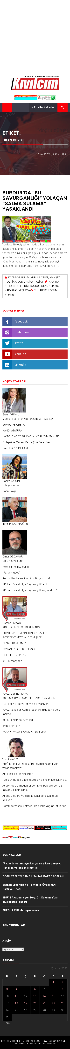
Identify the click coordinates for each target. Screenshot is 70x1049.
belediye (24, 286)
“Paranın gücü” (11, 572)
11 (16, 996)
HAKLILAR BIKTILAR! (15, 448)
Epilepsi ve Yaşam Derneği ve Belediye (26, 442)
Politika (10, 282)
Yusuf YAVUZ (10, 759)
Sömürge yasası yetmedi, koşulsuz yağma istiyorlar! (34, 805)
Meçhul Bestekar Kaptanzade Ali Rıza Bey (28, 418)
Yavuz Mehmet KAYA (15, 693)
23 (62, 1003)
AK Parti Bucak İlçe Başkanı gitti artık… (25, 584)
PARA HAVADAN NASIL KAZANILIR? (24, 731)
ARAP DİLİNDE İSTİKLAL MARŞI (21, 627)
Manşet (55, 277)
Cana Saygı (9, 491)
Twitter (19, 343)
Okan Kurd (48, 286)
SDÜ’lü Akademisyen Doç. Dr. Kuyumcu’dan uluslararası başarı (30, 899)
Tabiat (38, 282)
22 (53, 1003)
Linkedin (20, 364)
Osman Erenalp (11, 623)
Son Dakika (25, 282)
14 (44, 996)
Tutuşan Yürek (11, 485)
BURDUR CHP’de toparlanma (20, 910)
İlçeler (43, 277)
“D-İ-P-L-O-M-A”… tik (14, 655)
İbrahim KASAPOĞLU (15, 523)
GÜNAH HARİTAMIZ (14, 643)
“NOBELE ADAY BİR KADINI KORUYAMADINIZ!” (30, 436)
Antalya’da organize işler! (17, 773)
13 (34, 996)
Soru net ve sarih (12, 560)
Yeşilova (25, 290)
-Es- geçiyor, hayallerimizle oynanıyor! (25, 703)
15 (53, 996)
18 (16, 1003)
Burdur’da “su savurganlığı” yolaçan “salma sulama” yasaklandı (34, 200)
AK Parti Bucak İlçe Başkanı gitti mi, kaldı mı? (29, 590)
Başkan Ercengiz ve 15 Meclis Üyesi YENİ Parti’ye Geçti (29, 887)
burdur (35, 286)
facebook (21, 321)
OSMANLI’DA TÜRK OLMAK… (19, 649)
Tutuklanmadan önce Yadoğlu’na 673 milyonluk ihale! (34, 779)
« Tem (6, 1023)
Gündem (32, 277)
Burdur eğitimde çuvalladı (17, 719)
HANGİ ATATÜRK (12, 430)
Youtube (20, 354)
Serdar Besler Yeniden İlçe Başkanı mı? (26, 578)
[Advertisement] (35, 36)
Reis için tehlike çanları (16, 566)
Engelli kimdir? (11, 725)
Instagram (22, 332)
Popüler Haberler (44, 107)
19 (25, 1003)
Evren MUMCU (11, 414)
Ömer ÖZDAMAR (12, 556)
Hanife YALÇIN (11, 481)
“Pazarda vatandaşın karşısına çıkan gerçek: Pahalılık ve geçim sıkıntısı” (31, 865)
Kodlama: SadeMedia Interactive (35, 1043)
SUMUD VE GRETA (13, 424)
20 (34, 1003)
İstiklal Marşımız (12, 661)
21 (44, 1003)
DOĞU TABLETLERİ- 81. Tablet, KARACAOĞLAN (33, 876)
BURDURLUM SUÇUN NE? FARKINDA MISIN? (29, 697)
